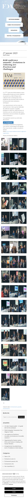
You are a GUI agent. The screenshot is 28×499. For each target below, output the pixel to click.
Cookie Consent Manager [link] (7, 473)
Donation (14, 30)
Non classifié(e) (8, 466)
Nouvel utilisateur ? (14, 35)
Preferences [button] (11, 484)
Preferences (14, 495)
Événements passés (16, 407)
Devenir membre (14, 19)
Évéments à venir (9, 459)
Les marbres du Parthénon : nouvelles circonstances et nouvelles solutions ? (14, 436)
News (6, 456)
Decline (14, 492)
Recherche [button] (21, 417)
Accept (14, 488)
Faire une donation (14, 25)
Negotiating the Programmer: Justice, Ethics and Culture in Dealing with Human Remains (13, 441)
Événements (6, 408)
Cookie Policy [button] (6, 482)
